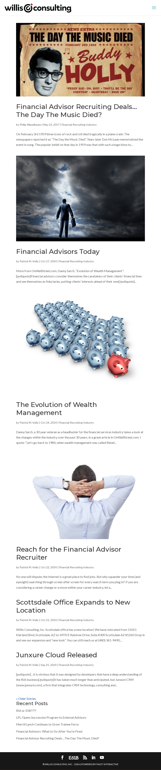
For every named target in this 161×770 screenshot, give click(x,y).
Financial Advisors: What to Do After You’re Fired (49, 731)
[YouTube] (102, 757)
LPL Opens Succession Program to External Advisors (51, 717)
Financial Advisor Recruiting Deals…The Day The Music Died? (76, 111)
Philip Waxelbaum (30, 124)
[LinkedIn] (93, 757)
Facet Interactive (107, 764)
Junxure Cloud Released (56, 655)
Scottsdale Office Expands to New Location (73, 606)
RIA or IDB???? (26, 710)
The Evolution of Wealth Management (56, 408)
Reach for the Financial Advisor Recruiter (68, 553)
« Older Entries (26, 698)
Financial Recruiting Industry (79, 124)
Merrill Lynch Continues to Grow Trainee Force (47, 724)
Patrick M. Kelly (29, 261)
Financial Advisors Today (58, 251)
